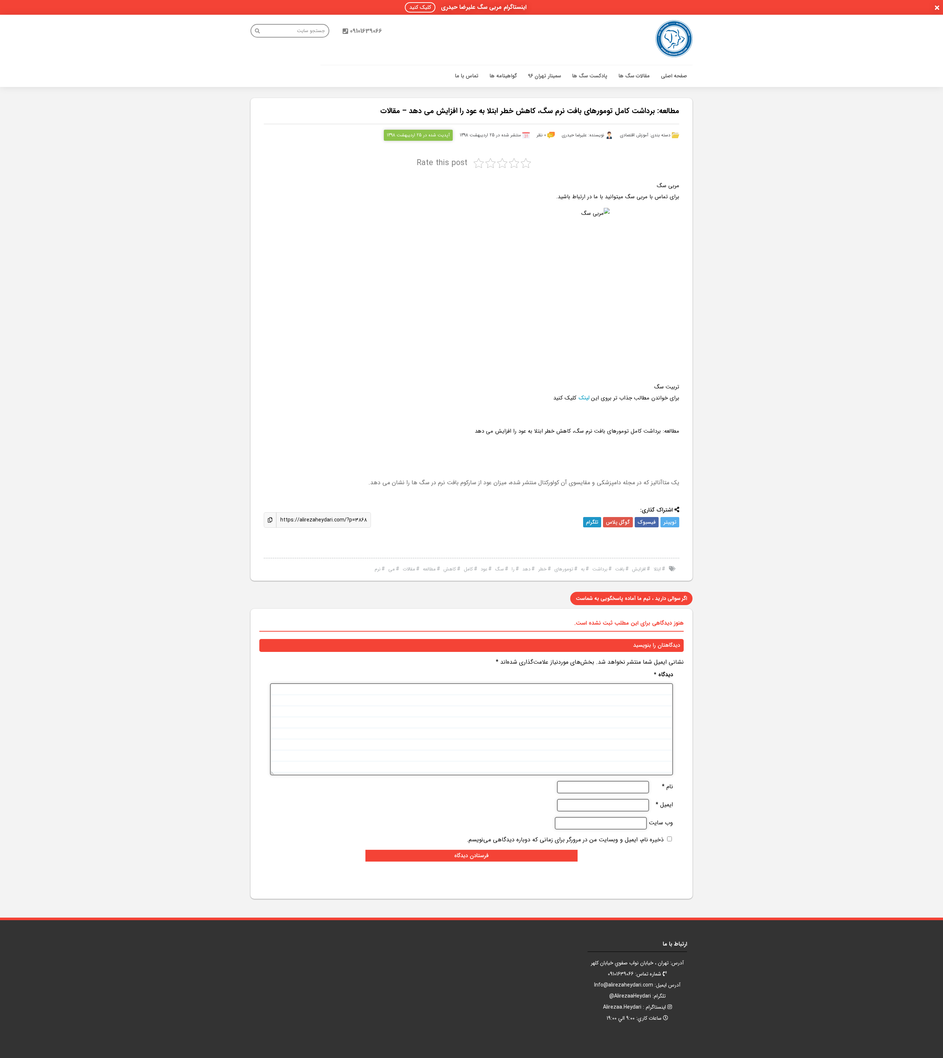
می (391, 569)
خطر (542, 569)
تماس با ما (466, 76)
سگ (499, 569)
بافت (619, 569)
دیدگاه (663, 675)
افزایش (639, 569)
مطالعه (429, 569)
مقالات (409, 569)
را (513, 569)
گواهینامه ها (503, 76)
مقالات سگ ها (634, 76)
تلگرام (592, 522)
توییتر (669, 522)
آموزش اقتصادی (634, 135)
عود (484, 569)
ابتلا (657, 569)
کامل (468, 569)
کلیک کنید (420, 7)
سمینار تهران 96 (544, 76)
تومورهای (563, 569)
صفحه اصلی (674, 76)
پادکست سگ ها (589, 76)
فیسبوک (647, 522)
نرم (378, 569)
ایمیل (664, 805)
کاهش (450, 569)
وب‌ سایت (661, 823)
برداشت (599, 569)
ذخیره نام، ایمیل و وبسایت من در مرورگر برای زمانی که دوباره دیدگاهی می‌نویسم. (565, 839)
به (583, 569)
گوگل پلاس (618, 522)
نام (667, 787)
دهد (526, 569)
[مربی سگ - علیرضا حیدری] (674, 38)
